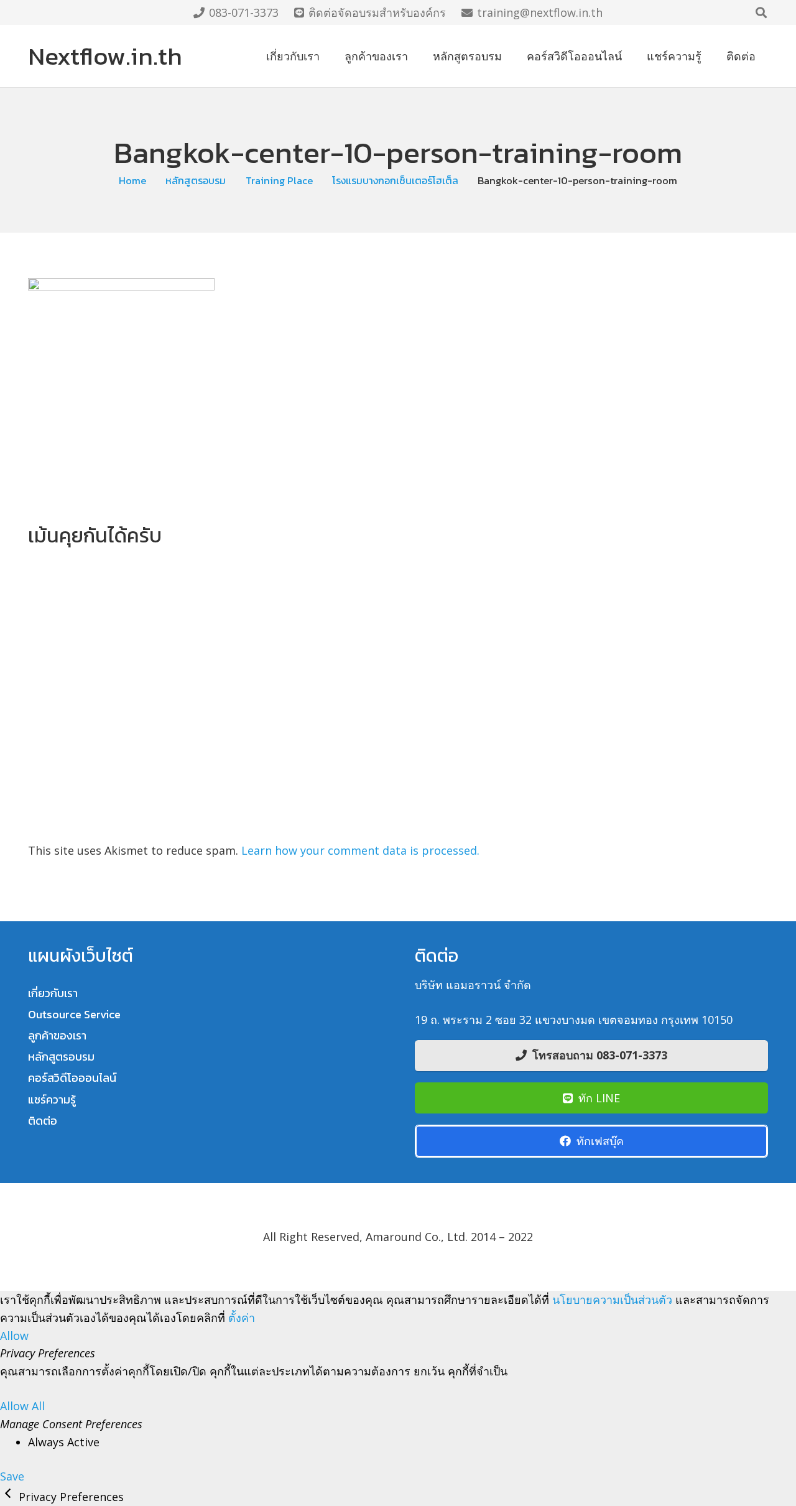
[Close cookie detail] (9, 1496)
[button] (761, 12)
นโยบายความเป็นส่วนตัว (612, 1299)
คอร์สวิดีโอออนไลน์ (72, 1077)
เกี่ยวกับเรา (53, 993)
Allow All (22, 1405)
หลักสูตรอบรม (61, 1056)
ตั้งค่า (241, 1317)
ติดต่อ (42, 1120)
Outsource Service (74, 1014)
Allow (14, 1335)
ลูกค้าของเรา (57, 1035)
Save (12, 1476)
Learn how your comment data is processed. (360, 850)
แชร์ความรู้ (52, 1099)
